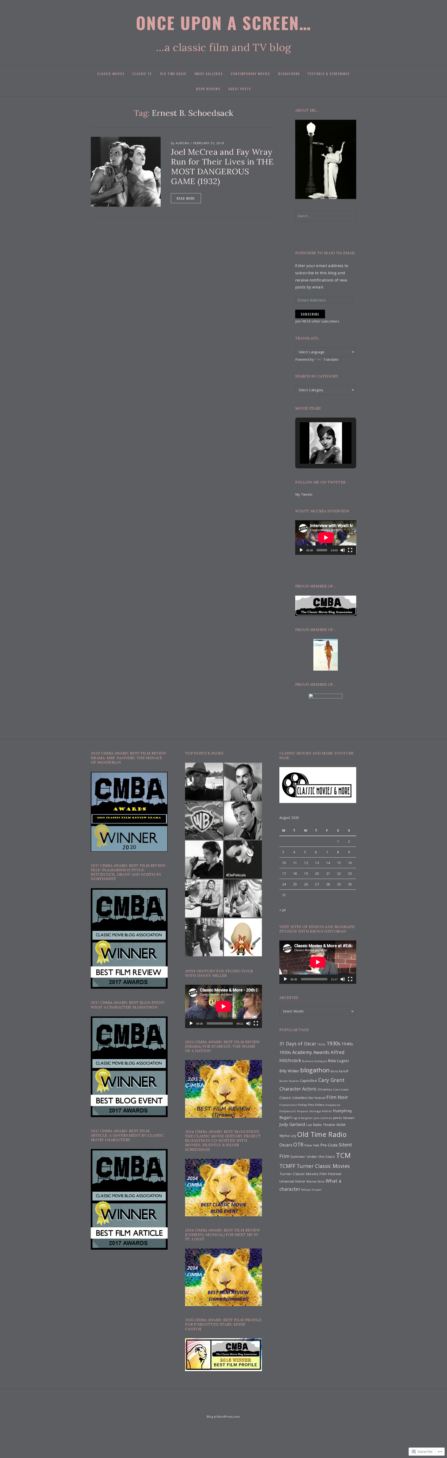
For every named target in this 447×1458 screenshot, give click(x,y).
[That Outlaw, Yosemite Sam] (243, 937)
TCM (343, 1155)
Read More (186, 198)
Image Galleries (208, 73)
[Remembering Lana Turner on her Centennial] (243, 898)
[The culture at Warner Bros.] (204, 821)
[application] (325, 537)
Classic (285, 1097)
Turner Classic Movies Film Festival (310, 1173)
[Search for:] (325, 216)
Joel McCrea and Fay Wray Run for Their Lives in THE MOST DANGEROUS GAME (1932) (222, 166)
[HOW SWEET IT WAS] (230, 1407)
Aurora (182, 143)
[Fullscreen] (350, 550)
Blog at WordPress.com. (223, 1417)
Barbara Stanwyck (314, 1061)
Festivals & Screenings (329, 73)
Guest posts (239, 88)
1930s (334, 1043)
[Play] (301, 550)
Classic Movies (111, 73)
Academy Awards (311, 1052)
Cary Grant (331, 1080)
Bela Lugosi (338, 1060)
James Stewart (343, 1118)
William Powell (311, 1189)
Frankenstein (288, 1105)
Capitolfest (308, 1080)
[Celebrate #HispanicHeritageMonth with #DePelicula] (243, 859)
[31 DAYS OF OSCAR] (206, 1407)
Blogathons (289, 73)
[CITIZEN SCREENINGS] (214, 1407)
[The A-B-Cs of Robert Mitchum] (243, 821)
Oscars (285, 1145)
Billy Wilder (289, 1071)
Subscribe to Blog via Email (325, 252)
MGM (341, 1124)
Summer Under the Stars (313, 1156)
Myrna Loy (287, 1135)
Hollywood (332, 1105)
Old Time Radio (173, 73)
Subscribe (310, 314)
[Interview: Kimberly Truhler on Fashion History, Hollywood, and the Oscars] (204, 937)
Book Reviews (208, 88)
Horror (327, 1111)
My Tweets (304, 494)
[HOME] (199, 1407)
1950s (285, 1052)
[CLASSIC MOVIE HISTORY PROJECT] (247, 1407)
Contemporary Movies (250, 73)
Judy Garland (292, 1124)
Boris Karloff (339, 1071)
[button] (315, 451)
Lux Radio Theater (320, 1124)
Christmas (325, 1089)
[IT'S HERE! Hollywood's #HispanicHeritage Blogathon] (204, 859)
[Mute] (342, 550)
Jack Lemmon (323, 1118)
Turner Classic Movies (323, 1166)
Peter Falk (312, 1145)
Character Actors (297, 1089)
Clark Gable (341, 1089)
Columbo (299, 1097)
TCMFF (287, 1166)
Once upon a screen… (224, 22)
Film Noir (337, 1097)
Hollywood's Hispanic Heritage (300, 1111)
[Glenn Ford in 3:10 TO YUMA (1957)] (204, 782)
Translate (330, 359)
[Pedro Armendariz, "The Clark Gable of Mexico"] (243, 782)
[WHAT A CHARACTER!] (239, 1407)
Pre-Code (329, 1145)
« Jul (282, 910)
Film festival (316, 1098)
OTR (298, 1144)
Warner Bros (315, 1182)
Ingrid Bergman (303, 1118)
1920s (321, 1044)
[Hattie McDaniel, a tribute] (204, 898)
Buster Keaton (289, 1081)
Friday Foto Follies (311, 1105)
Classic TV (142, 73)
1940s (347, 1043)
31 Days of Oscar (297, 1043)
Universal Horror (292, 1181)
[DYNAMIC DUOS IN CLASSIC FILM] (223, 1407)
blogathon (315, 1070)
